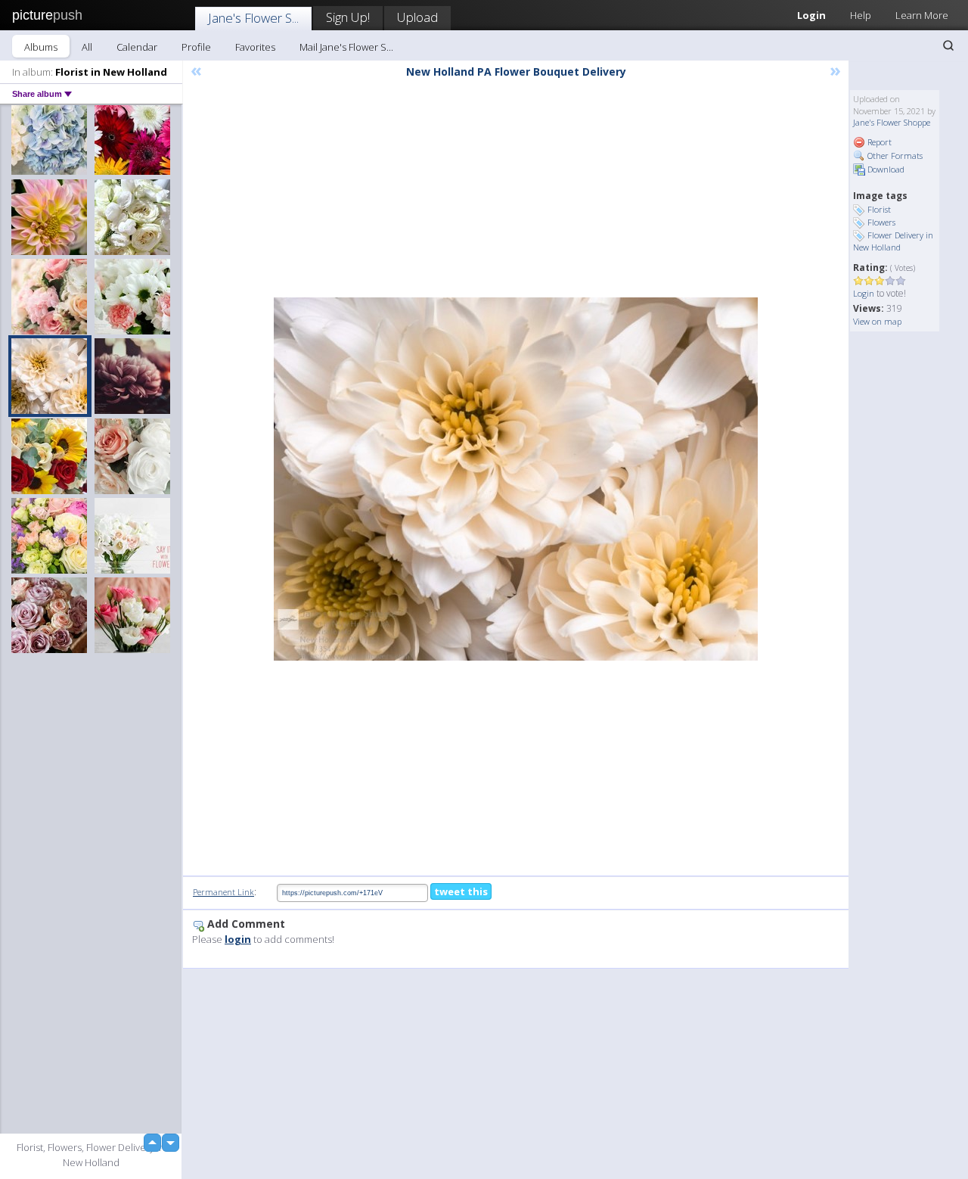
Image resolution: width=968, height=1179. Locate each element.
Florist (879, 209)
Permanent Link (223, 891)
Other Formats (894, 155)
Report (878, 142)
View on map (877, 321)
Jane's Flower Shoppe (891, 122)
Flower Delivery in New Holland (893, 241)
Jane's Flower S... (253, 17)
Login (811, 15)
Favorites (255, 47)
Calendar (136, 47)
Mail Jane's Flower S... (346, 47)
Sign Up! (348, 17)
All (87, 47)
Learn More (921, 15)
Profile (196, 47)
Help (860, 15)
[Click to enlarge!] (516, 479)
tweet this (461, 891)
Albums (40, 47)
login (238, 939)
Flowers (881, 222)
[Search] (948, 45)
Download (884, 169)
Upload (417, 17)
